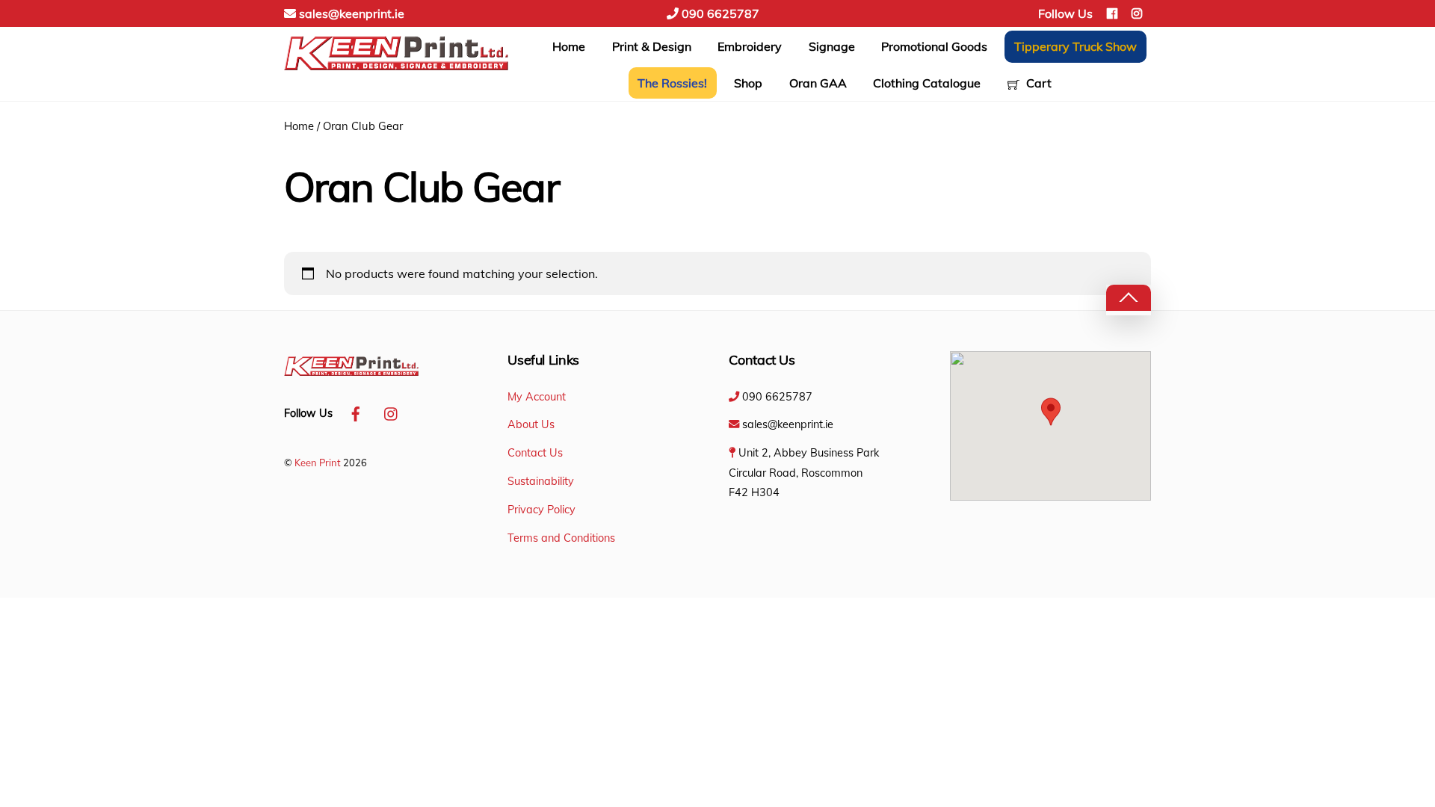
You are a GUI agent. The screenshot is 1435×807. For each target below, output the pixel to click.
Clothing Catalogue (927, 82)
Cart (1037, 82)
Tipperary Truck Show (1075, 46)
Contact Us (535, 453)
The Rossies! (672, 82)
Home (568, 46)
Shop (748, 82)
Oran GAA (818, 82)
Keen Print (317, 463)
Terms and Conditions (561, 538)
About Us (531, 424)
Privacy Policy (541, 509)
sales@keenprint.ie (350, 13)
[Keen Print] (396, 71)
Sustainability (540, 481)
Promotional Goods (934, 46)
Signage (832, 46)
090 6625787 (719, 13)
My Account (536, 397)
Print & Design (651, 46)
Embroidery (750, 46)
